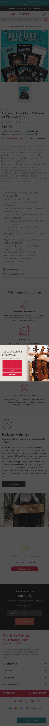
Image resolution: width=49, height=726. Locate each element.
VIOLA (12, 366)
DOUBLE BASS (12, 374)
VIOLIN (12, 362)
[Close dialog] (47, 346)
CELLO (12, 370)
